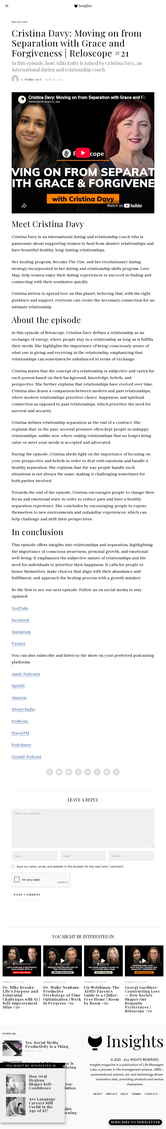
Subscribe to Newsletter (135, 1122)
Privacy (111, 1093)
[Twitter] (68, 772)
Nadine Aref (33, 79)
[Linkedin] (87, 772)
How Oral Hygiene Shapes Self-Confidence (41, 1082)
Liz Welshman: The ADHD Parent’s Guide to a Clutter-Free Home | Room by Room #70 (102, 995)
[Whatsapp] (97, 772)
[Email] (116, 772)
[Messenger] (59, 772)
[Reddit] (106, 772)
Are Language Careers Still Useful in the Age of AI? (42, 1105)
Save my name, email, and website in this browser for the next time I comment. (70, 866)
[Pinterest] (78, 772)
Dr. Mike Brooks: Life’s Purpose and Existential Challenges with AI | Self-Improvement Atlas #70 (21, 997)
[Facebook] (49, 772)
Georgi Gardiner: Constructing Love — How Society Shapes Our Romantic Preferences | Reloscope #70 (142, 999)
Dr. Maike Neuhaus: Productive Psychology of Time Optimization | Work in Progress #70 (62, 995)
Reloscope (20, 21)
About (97, 1093)
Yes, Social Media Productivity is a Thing (47, 1044)
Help (124, 1093)
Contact (151, 1093)
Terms (136, 1093)
